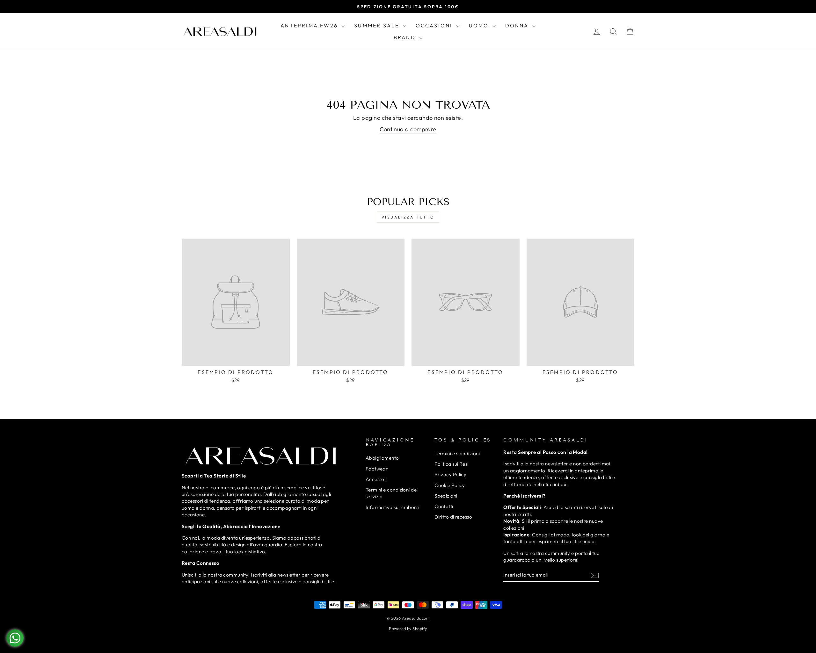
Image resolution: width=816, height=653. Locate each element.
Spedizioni (445, 496)
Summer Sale (377, 25)
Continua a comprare (408, 129)
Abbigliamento (382, 458)
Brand (406, 37)
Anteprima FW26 (310, 25)
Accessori (377, 479)
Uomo (480, 25)
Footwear (377, 469)
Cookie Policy (449, 485)
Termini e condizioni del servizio (392, 493)
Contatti (443, 506)
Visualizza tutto (408, 217)
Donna (518, 25)
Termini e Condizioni (457, 453)
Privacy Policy (450, 474)
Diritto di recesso (453, 517)
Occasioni (435, 25)
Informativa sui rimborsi (392, 507)
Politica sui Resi (451, 464)
